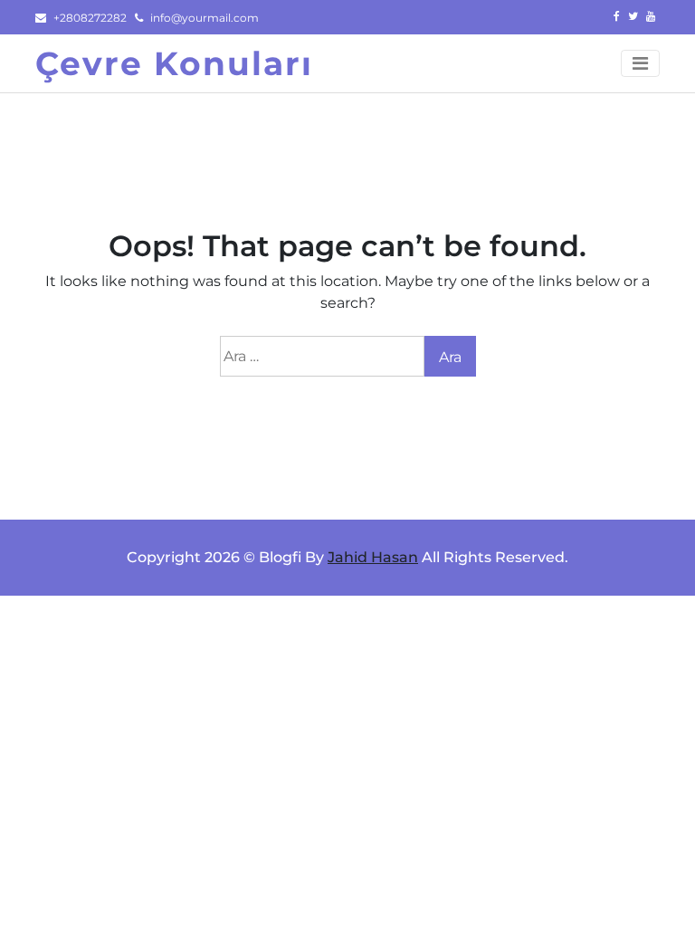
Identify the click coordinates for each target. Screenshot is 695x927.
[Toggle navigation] (640, 63)
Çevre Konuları (174, 63)
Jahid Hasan (373, 557)
